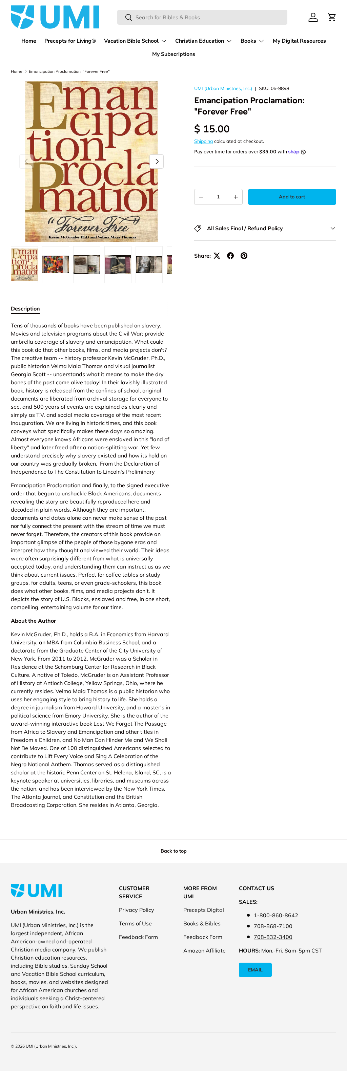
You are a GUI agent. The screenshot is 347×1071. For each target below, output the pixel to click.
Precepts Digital (203, 909)
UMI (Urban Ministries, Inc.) (223, 88)
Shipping (203, 141)
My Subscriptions (173, 54)
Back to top (174, 851)
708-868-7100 (273, 926)
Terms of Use (135, 923)
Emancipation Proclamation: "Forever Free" (69, 71)
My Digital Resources (299, 41)
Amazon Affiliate (204, 950)
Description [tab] (25, 308)
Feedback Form (138, 937)
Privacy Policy (136, 909)
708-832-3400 (273, 937)
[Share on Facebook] (230, 255)
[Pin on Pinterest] (244, 255)
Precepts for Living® (70, 41)
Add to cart (292, 197)
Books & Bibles (202, 923)
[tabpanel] (91, 565)
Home (28, 41)
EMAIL (255, 970)
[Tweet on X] (217, 255)
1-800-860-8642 (276, 915)
